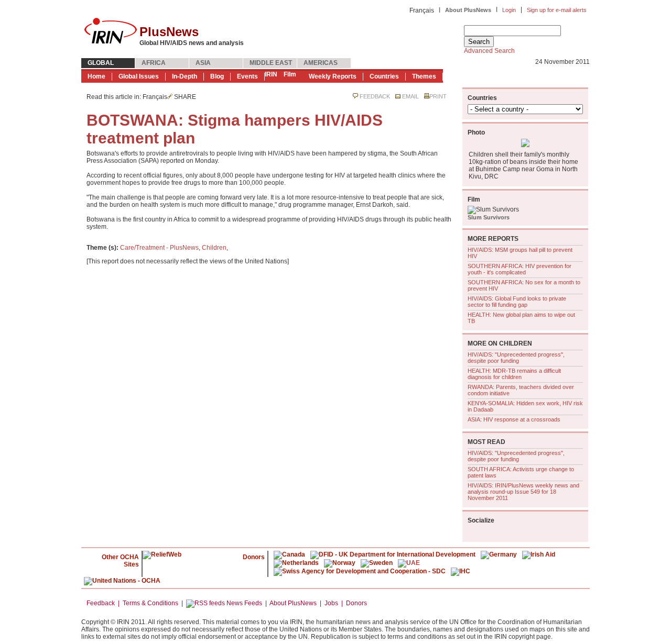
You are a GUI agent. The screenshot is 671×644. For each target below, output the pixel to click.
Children (214, 247)
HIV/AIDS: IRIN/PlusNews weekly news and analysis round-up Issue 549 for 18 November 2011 (523, 491)
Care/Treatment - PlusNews (159, 247)
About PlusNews (468, 10)
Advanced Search (489, 50)
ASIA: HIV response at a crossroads (514, 419)
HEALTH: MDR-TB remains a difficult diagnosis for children (514, 374)
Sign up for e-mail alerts (557, 10)
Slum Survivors (489, 217)
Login (509, 10)
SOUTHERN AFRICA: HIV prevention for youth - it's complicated (519, 269)
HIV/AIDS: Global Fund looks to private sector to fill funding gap (517, 301)
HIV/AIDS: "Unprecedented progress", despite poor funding (516, 357)
